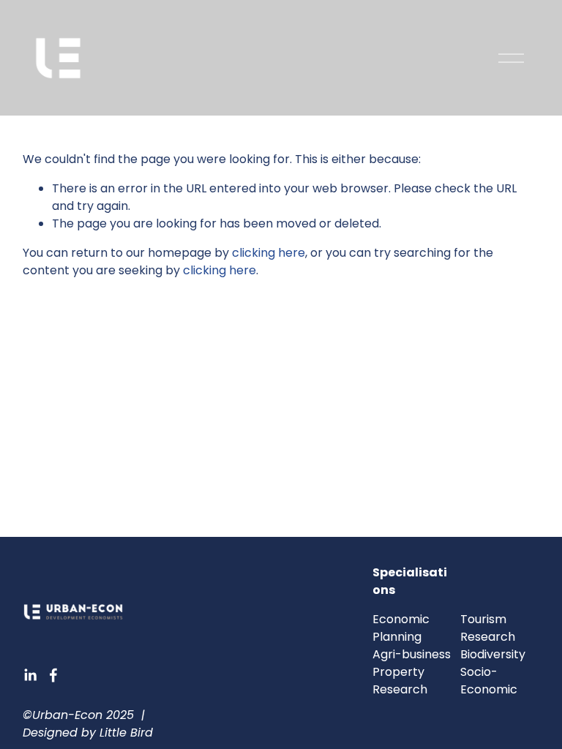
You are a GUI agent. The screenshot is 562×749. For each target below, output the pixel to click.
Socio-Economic (488, 680)
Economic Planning (401, 628)
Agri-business (411, 654)
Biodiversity (492, 654)
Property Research (399, 680)
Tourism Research (487, 628)
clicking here (268, 252)
